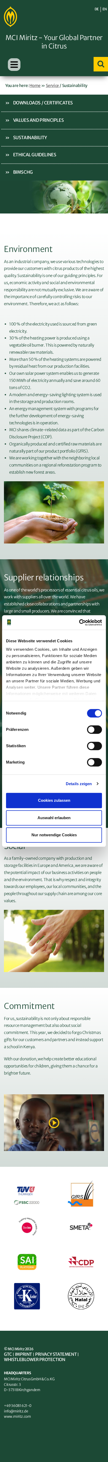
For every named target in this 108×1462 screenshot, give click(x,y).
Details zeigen (79, 783)
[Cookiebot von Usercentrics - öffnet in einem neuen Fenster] (79, 622)
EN (104, 9)
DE (97, 9)
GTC (8, 1354)
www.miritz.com (17, 1416)
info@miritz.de (16, 1411)
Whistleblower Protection (34, 1359)
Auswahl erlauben (54, 817)
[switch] (94, 729)
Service (52, 85)
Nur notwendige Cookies (54, 835)
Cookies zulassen (54, 800)
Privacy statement (56, 1354)
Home (34, 85)
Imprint (23, 1354)
